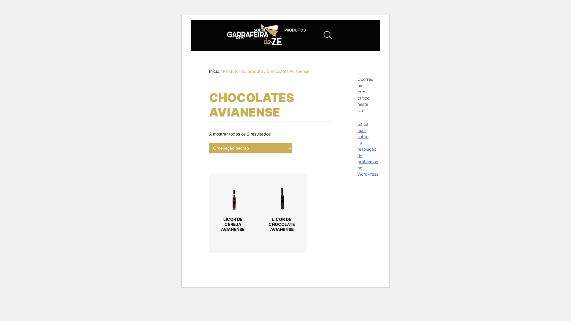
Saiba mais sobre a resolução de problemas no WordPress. (368, 149)
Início (214, 71)
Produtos (295, 30)
